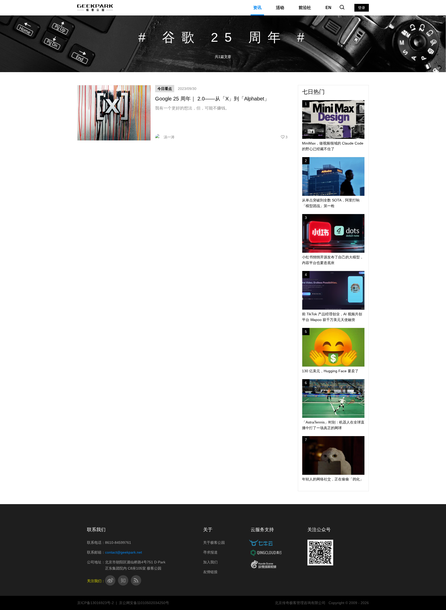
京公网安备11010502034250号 (144, 603)
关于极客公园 (214, 542)
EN (328, 7)
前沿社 (305, 7)
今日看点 (164, 89)
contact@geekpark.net (123, 552)
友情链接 (210, 572)
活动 (280, 7)
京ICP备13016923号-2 (95, 603)
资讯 (257, 7)
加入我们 (210, 562)
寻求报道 (210, 552)
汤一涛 (169, 137)
